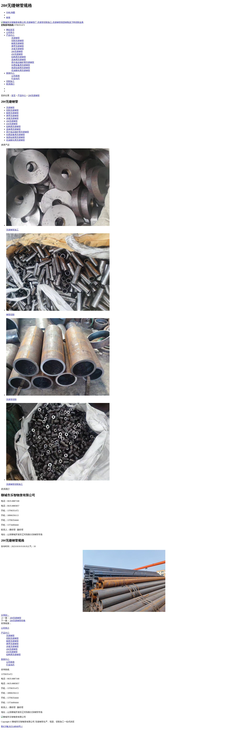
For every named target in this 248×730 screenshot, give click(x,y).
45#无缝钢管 (17, 54)
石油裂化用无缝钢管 (20, 70)
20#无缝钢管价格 (17, 620)
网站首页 (10, 30)
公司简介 (10, 32)
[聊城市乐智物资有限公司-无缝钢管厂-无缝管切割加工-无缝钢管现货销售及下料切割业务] (42, 22)
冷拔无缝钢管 (17, 49)
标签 (8, 17)
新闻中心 (10, 73)
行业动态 (15, 78)
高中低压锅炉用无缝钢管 (22, 62)
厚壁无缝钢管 (17, 46)
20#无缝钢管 (17, 51)
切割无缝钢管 (17, 41)
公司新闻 (15, 76)
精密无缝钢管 (17, 43)
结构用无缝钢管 (18, 57)
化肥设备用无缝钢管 (20, 65)
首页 (13, 95)
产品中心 (10, 35)
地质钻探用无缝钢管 (20, 68)
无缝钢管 (15, 38)
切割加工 (10, 81)
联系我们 (10, 84)
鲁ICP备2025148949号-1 (11, 726)
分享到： (5, 615)
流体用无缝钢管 (18, 59)
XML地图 (10, 12)
